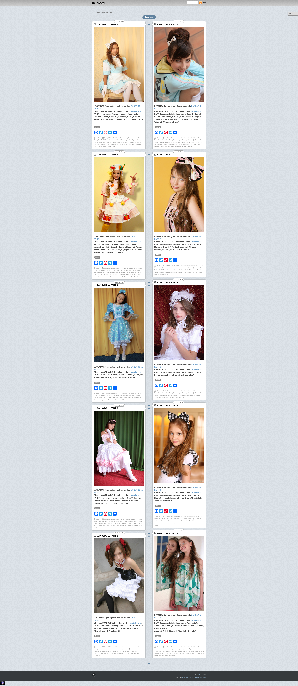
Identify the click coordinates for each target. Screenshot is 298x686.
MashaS (161, 272)
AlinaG (105, 651)
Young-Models (127, 140)
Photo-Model (123, 138)
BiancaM (156, 653)
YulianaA (138, 144)
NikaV (139, 272)
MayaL (167, 272)
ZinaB (113, 146)
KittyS (125, 397)
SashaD (188, 142)
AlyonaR (124, 651)
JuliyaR (105, 397)
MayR (171, 272)
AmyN (129, 651)
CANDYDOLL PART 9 (167, 24)
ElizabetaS (120, 523)
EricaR (140, 523)
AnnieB (188, 651)
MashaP (156, 272)
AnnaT (179, 651)
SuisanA (175, 144)
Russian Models (132, 138)
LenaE (175, 395)
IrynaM (195, 520)
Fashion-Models (115, 138)
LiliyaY (197, 395)
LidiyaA (193, 395)
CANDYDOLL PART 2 (167, 533)
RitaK (133, 274)
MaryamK (193, 270)
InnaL (184, 520)
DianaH (96, 523)
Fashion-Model (98, 142)
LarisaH (138, 397)
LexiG (188, 395)
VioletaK (128, 144)
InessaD (179, 520)
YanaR (133, 144)
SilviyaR (156, 144)
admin (97, 138)
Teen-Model (101, 140)
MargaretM (170, 270)
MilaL (104, 272)
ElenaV (110, 523)
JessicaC (162, 523)
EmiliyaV (130, 523)
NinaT (95, 274)
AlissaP (114, 651)
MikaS (175, 272)
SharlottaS (199, 142)
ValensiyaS (97, 144)
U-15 (121, 140)
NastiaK (128, 272)
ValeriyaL (103, 144)
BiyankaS (162, 653)
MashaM (199, 270)
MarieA (183, 270)
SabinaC (109, 276)
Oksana (100, 274)
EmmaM (135, 523)
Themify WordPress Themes (198, 677)
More (97, 127)
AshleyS (197, 651)
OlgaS (116, 274)
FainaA (160, 520)
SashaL (193, 142)
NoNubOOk (199, 675)
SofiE (160, 144)
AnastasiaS (157, 651)
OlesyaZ (111, 274)
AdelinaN (138, 649)
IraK (187, 520)
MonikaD (117, 272)
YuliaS (95, 146)
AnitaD (163, 651)
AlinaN (109, 651)
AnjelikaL (168, 651)
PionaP (129, 274)
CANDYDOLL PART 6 (167, 282)
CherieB (174, 653)
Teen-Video (116, 140)
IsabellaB (200, 520)
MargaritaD (177, 270)
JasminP (156, 523)
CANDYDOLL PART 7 (167, 154)
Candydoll (107, 138)
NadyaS (123, 272)
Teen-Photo (108, 140)
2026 (291, 13)
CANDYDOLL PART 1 (107, 536)
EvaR (155, 520)
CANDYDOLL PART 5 (107, 285)
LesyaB (184, 395)
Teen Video (131, 142)
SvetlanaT (186, 144)
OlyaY (125, 274)
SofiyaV (165, 144)
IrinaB (191, 520)
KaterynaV (111, 397)
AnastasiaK (135, 651)
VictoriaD (113, 144)
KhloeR (121, 397)
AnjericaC (174, 651)
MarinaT (187, 270)
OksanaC (105, 274)
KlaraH (129, 397)
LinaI (164, 270)
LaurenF (170, 395)
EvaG (95, 525)
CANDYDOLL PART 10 (108, 24)
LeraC (179, 395)
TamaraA (199, 144)
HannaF (174, 520)
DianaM (101, 523)
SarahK (183, 142)
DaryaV (140, 521)
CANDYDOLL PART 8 (107, 154)
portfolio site (135, 111)
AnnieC (192, 651)
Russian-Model (107, 142)
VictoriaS (118, 144)
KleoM (134, 397)
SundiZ (181, 144)
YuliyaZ (105, 146)
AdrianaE (96, 651)
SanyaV (114, 276)
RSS (204, 2)
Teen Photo (124, 142)
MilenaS (112, 272)
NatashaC (134, 272)
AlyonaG (119, 651)
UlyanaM (189, 146)
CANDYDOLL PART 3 (107, 408)
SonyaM (170, 144)
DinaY (105, 523)
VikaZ (123, 144)
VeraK (108, 144)
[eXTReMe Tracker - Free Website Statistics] (2, 685)
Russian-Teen (116, 142)
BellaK (202, 651)
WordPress (185, 677)
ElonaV (125, 523)
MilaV (108, 272)
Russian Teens (134, 519)
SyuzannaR (193, 144)
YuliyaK (100, 146)
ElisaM (114, 523)
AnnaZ (183, 651)
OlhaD (121, 274)
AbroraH (133, 649)
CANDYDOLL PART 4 (167, 405)
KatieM (116, 397)
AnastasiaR (194, 649)
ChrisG (135, 521)
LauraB (165, 395)
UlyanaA (184, 146)
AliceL (101, 651)
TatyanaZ (157, 146)
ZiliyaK (109, 146)
